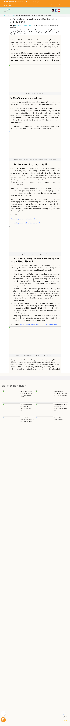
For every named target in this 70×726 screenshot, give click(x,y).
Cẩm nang (11, 15)
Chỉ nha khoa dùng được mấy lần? (35, 93)
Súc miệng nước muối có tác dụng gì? (25, 223)
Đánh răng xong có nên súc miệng (23, 219)
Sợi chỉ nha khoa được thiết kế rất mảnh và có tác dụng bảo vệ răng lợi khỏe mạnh (35, 159)
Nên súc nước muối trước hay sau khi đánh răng (38, 324)
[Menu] (5, 10)
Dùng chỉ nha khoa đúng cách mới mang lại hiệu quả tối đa (35, 254)
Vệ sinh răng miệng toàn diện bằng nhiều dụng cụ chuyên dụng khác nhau (35, 355)
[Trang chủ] (5, 15)
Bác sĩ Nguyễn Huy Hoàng (23, 25)
